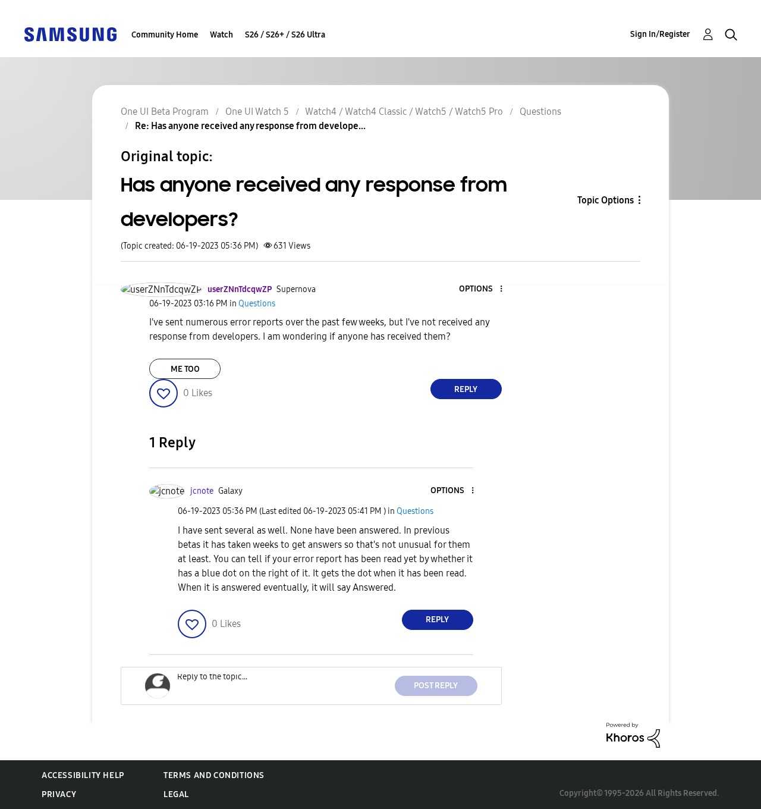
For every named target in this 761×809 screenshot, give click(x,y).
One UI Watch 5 (257, 111)
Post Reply (436, 686)
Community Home (164, 35)
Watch (221, 35)
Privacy (59, 794)
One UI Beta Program (165, 111)
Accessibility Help (83, 775)
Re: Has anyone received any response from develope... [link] (250, 125)
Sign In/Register (660, 34)
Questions (540, 111)
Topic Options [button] (605, 200)
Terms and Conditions (214, 775)
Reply (465, 389)
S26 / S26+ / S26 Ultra (285, 35)
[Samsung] (70, 33)
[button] (481, 289)
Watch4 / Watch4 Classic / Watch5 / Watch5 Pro (404, 111)
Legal (176, 794)
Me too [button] (185, 369)
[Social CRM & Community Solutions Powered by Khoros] (633, 734)
